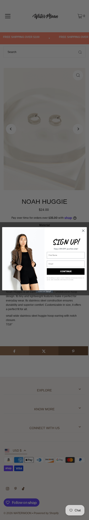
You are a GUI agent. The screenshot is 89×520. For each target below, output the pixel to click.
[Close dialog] (83, 230)
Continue (65, 271)
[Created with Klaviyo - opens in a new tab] (44, 291)
